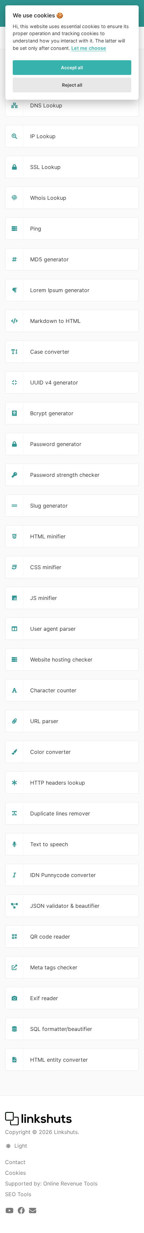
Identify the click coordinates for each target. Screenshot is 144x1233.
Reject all (72, 85)
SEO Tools (18, 1194)
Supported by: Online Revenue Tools (51, 1183)
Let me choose (88, 48)
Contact (15, 1162)
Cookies (15, 1172)
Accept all (72, 67)
